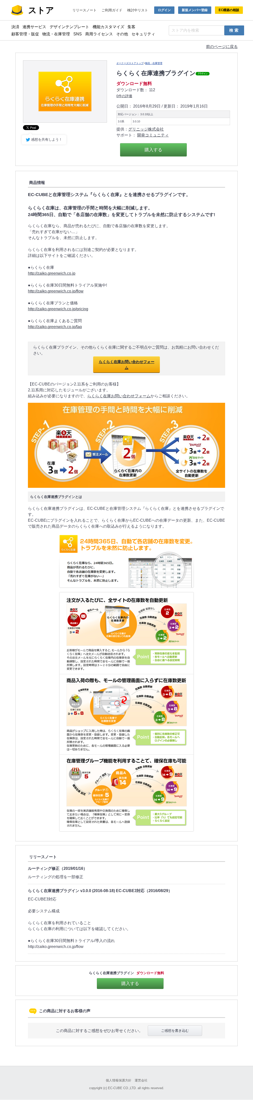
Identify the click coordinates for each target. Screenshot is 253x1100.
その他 (122, 34)
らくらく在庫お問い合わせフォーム (126, 365)
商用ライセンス (99, 34)
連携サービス (34, 27)
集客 (131, 27)
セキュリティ (143, 34)
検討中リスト (137, 10)
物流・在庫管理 (56, 34)
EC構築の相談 (229, 10)
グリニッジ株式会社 (146, 129)
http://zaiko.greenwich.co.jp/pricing (58, 309)
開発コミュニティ (153, 135)
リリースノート (84, 10)
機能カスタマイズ (108, 27)
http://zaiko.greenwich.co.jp (51, 273)
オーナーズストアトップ (130, 63)
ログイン (164, 10)
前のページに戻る (222, 47)
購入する (153, 149)
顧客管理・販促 (25, 34)
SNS (77, 34)
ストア (41, 10)
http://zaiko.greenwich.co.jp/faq (55, 327)
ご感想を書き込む (175, 1031)
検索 (234, 30)
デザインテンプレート (69, 27)
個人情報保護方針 (118, 1080)
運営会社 (141, 1080)
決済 (15, 27)
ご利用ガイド (112, 10)
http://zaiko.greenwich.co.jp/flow (56, 291)
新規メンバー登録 (195, 10)
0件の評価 (124, 96)
